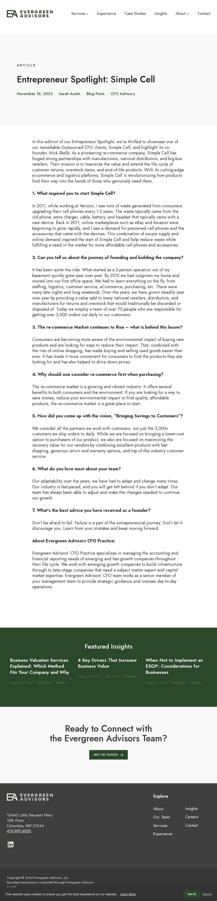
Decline (207, 894)
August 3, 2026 (156, 682)
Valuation (61, 682)
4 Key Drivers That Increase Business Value (107, 663)
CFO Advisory (123, 94)
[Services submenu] (87, 13)
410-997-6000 (19, 831)
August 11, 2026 (21, 682)
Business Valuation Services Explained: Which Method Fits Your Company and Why (39, 666)
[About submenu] (188, 13)
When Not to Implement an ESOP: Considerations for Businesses (174, 666)
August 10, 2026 (89, 676)
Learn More (128, 894)
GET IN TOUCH (106, 755)
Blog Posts (95, 94)
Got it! (192, 894)
